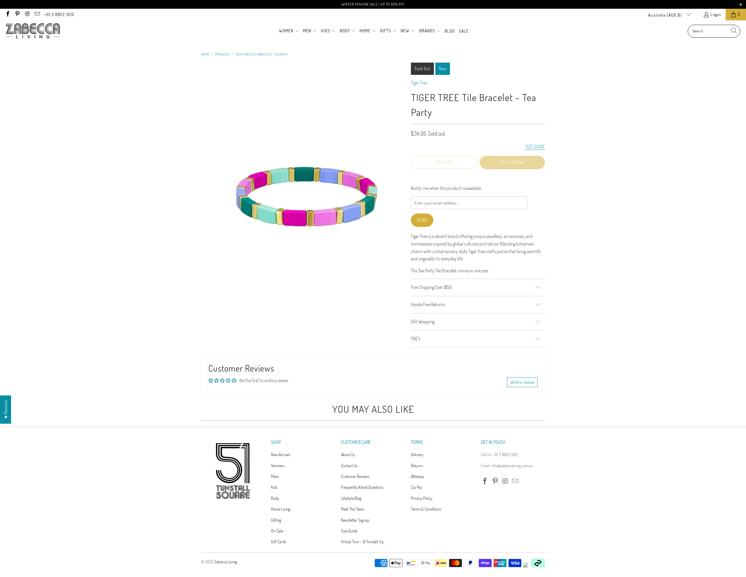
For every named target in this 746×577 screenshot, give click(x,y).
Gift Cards (278, 541)
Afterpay (417, 476)
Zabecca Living (225, 561)
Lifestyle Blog (351, 498)
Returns (417, 465)
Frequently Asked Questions (362, 487)
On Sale (277, 530)
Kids (274, 487)
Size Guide (349, 530)
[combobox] (714, 31)
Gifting (276, 520)
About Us (348, 454)
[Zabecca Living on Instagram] (27, 14)
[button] (289, 31)
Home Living (280, 509)
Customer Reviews (355, 476)
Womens (277, 465)
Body (275, 498)
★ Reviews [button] (5, 409)
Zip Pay (416, 487)
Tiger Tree (419, 83)
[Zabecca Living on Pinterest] (17, 14)
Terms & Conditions (426, 509)
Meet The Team (352, 509)
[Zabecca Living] (33, 31)
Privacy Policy (421, 498)
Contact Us (349, 465)
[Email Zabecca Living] (37, 14)
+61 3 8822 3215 (59, 14)
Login (715, 14)
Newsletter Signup (355, 520)
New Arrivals (280, 454)
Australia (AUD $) (665, 15)
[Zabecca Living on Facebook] (7, 14)
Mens (275, 476)
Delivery (417, 454)
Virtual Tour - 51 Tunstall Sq (362, 541)
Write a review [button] (522, 382)
